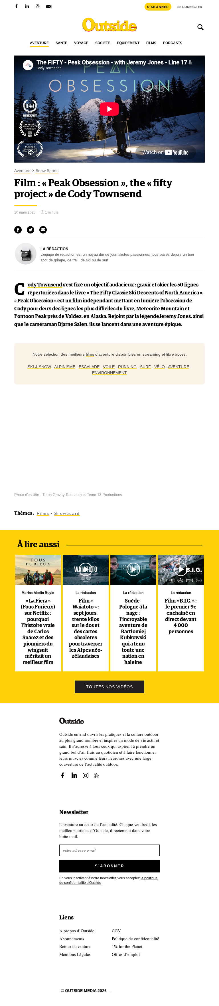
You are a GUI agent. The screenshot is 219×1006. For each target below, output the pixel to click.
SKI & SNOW (39, 366)
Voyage (81, 43)
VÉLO (159, 366)
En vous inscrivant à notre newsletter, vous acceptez (108, 880)
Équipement (128, 43)
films (90, 354)
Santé (61, 43)
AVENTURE (178, 366)
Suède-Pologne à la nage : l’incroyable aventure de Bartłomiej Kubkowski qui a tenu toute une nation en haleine (133, 632)
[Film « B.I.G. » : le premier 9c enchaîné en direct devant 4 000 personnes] (181, 570)
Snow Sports (47, 171)
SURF (145, 366)
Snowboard (67, 513)
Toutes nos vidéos (109, 687)
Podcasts (172, 43)
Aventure (39, 43)
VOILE (109, 366)
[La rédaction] (25, 263)
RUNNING (127, 366)
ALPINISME (64, 366)
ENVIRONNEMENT (109, 372)
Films (151, 43)
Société (102, 43)
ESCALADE (89, 366)
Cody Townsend (45, 285)
